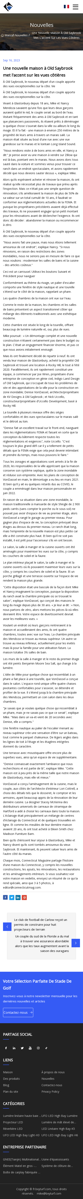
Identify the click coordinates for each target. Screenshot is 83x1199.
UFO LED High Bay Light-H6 (60, 1135)
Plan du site (10, 1091)
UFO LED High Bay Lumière (60, 1116)
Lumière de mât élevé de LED (58, 1123)
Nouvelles (21, 35)
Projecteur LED (13, 1122)
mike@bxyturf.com (49, 1193)
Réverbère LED (13, 1129)
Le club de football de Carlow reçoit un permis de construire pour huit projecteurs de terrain (40, 924)
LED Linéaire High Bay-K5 (58, 1129)
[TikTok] (46, 1048)
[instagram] (38, 1048)
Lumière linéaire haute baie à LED (22, 1116)
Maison (8, 35)
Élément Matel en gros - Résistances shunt (18, 1166)
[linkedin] (14, 1048)
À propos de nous (53, 1072)
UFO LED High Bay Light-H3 (21, 1135)
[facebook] (6, 1048)
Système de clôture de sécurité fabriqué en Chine (58, 1166)
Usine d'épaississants (55, 1159)
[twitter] (22, 1048)
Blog (6, 1085)
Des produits (11, 1079)
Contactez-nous (16, 1012)
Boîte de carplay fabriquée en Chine (22, 1173)
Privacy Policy (50, 1091)
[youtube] (30, 1048)
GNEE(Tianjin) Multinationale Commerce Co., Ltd (21, 1160)
